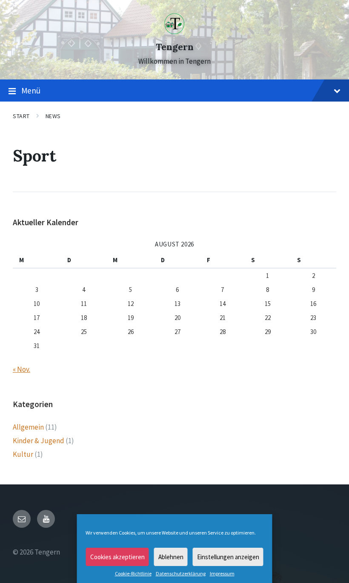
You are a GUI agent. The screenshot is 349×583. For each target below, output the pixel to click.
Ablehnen (170, 557)
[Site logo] (174, 32)
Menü (30, 90)
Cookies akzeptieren (117, 557)
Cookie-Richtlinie (133, 574)
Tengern (175, 47)
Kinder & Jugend (38, 440)
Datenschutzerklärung (181, 574)
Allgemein (28, 427)
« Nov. (21, 369)
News (53, 116)
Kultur (23, 454)
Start (21, 116)
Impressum (222, 574)
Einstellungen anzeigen (228, 557)
